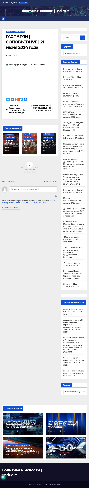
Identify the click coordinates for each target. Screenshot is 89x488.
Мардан (27, 135)
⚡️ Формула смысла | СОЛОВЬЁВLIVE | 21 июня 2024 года (40, 108)
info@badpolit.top (55, 484)
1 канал (8, 421)
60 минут (52, 445)
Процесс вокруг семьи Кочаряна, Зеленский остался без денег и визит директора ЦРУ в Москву (74, 149)
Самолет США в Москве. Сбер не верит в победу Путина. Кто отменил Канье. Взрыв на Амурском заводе (73, 226)
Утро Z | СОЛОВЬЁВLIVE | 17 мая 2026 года (73, 311)
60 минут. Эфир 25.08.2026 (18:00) (65, 449)
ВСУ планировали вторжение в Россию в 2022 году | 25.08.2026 (73, 104)
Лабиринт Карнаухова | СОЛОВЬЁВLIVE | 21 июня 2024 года (17, 109)
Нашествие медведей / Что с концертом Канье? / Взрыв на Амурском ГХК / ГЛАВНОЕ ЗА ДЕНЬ (73, 179)
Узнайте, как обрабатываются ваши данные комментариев (29, 202)
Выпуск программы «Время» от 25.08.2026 (20, 449)
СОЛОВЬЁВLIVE (19, 31)
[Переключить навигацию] (46, 18)
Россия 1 (58, 421)
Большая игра (17, 421)
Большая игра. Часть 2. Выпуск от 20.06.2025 (73, 373)
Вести (51, 421)
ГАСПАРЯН (10, 31)
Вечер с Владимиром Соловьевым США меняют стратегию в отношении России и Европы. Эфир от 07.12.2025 (73, 345)
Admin (21, 431)
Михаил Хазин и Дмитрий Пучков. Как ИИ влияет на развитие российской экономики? (73, 164)
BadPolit (41, 484)
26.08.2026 (11, 431)
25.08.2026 (54, 431)
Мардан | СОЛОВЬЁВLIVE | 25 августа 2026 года (72, 200)
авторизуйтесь (51, 181)
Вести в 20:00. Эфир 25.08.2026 (61, 426)
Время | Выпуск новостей (21, 445)
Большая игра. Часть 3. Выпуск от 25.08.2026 (20, 426)
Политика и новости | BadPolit (44, 11)
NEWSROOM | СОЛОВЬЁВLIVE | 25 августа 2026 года (72, 114)
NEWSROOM (9, 135)
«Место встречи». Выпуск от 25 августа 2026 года (73, 239)
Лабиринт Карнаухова (47, 134)
